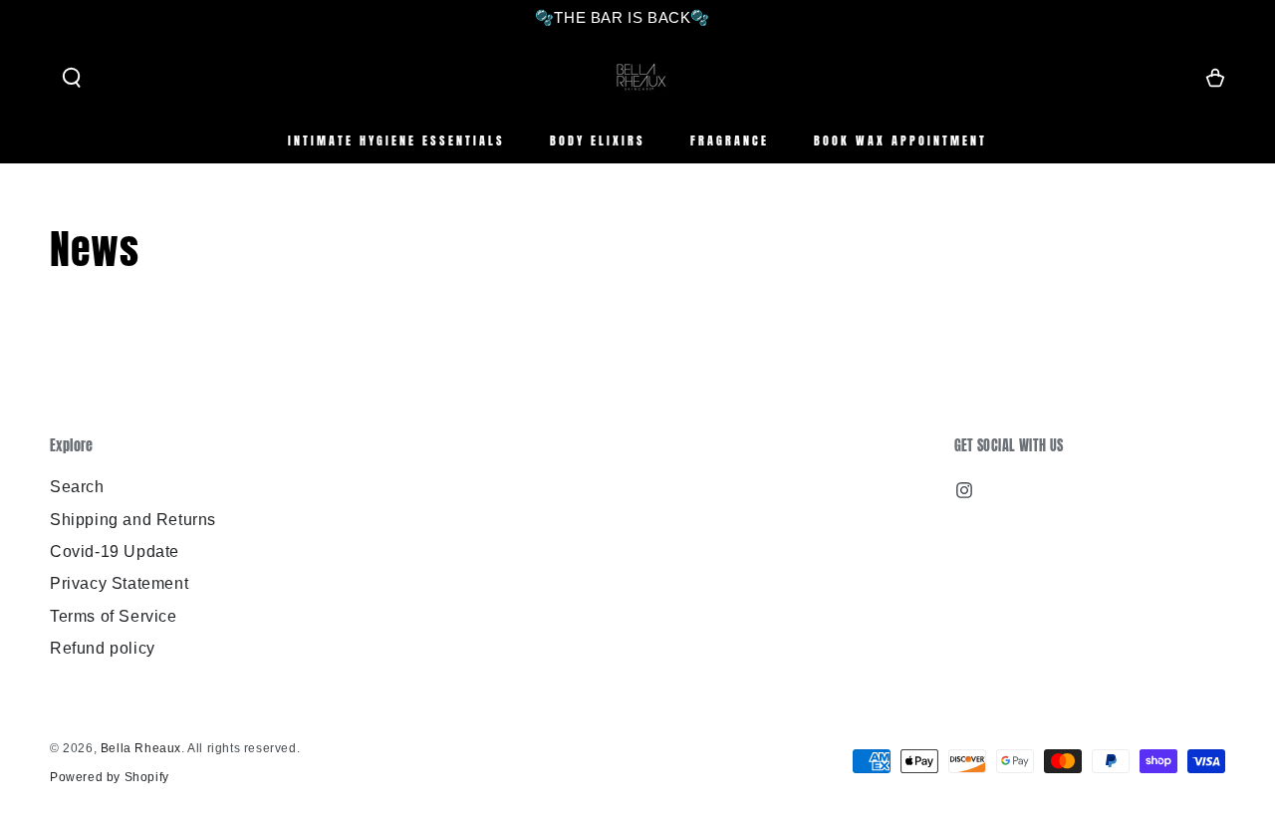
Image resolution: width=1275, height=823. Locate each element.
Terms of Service (113, 616)
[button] (72, 78)
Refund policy (102, 648)
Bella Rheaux (141, 748)
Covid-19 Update (114, 551)
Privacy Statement (119, 583)
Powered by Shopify (109, 777)
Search (77, 486)
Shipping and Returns (133, 519)
